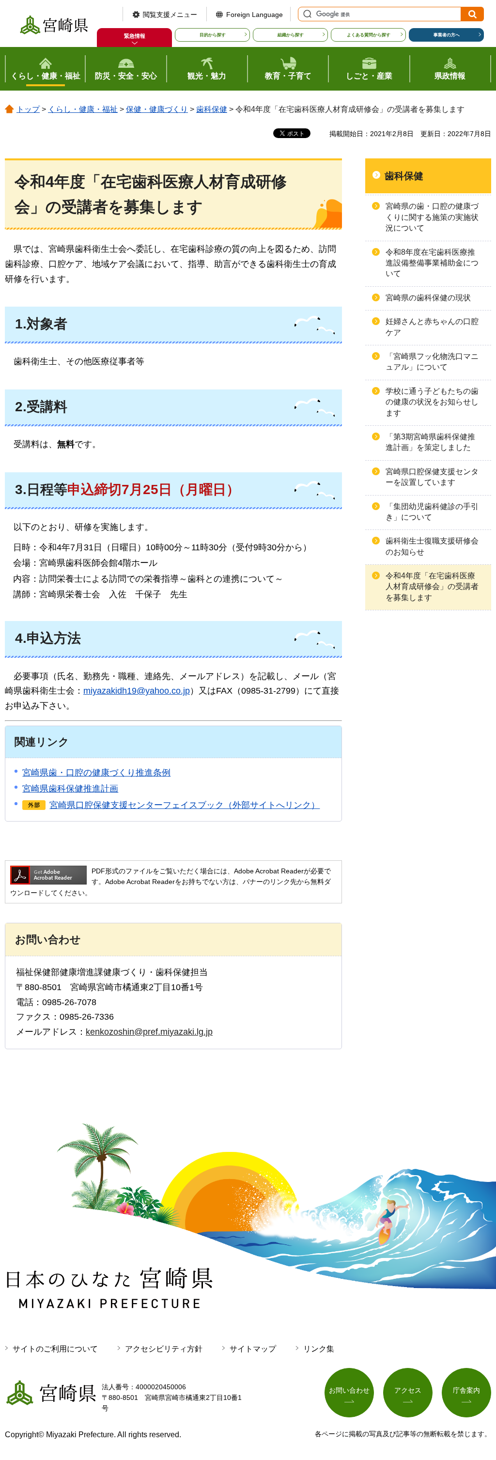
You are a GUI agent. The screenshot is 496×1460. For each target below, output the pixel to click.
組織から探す (291, 34)
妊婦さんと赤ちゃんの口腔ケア (432, 326)
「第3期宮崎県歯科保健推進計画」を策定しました (430, 442)
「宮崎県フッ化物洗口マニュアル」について (432, 361)
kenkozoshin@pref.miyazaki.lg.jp (149, 1032)
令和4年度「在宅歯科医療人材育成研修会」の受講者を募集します (432, 587)
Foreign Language (254, 14)
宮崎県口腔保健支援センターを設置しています (432, 476)
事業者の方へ (447, 34)
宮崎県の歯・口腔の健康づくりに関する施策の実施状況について (432, 217)
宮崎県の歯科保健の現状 (428, 298)
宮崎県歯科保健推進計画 (70, 788)
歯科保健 (211, 109)
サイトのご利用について (55, 1349)
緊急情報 (134, 36)
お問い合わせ (349, 1390)
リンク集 (318, 1349)
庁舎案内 (466, 1390)
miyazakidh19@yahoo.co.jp (136, 691)
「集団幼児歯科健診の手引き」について (432, 511)
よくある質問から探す (368, 34)
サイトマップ (253, 1349)
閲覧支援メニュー (170, 14)
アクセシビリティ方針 (163, 1349)
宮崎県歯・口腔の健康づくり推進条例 (96, 772)
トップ (28, 109)
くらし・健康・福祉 (83, 109)
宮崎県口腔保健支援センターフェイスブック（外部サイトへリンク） (184, 805)
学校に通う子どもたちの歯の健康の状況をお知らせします (432, 402)
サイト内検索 (306, 14)
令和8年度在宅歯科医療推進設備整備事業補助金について (432, 263)
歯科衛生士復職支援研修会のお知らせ (432, 546)
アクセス (407, 1390)
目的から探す (213, 34)
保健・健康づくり (157, 109)
